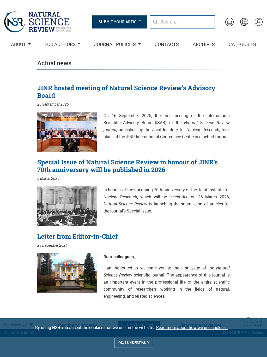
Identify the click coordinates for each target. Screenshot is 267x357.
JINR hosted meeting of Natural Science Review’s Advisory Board (126, 92)
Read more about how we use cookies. (192, 327)
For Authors (61, 44)
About (19, 44)
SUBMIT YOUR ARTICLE (120, 21)
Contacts (167, 44)
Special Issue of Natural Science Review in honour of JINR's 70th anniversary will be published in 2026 (127, 166)
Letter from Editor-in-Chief (77, 236)
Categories (242, 44)
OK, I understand (133, 343)
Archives (204, 44)
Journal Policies (115, 44)
